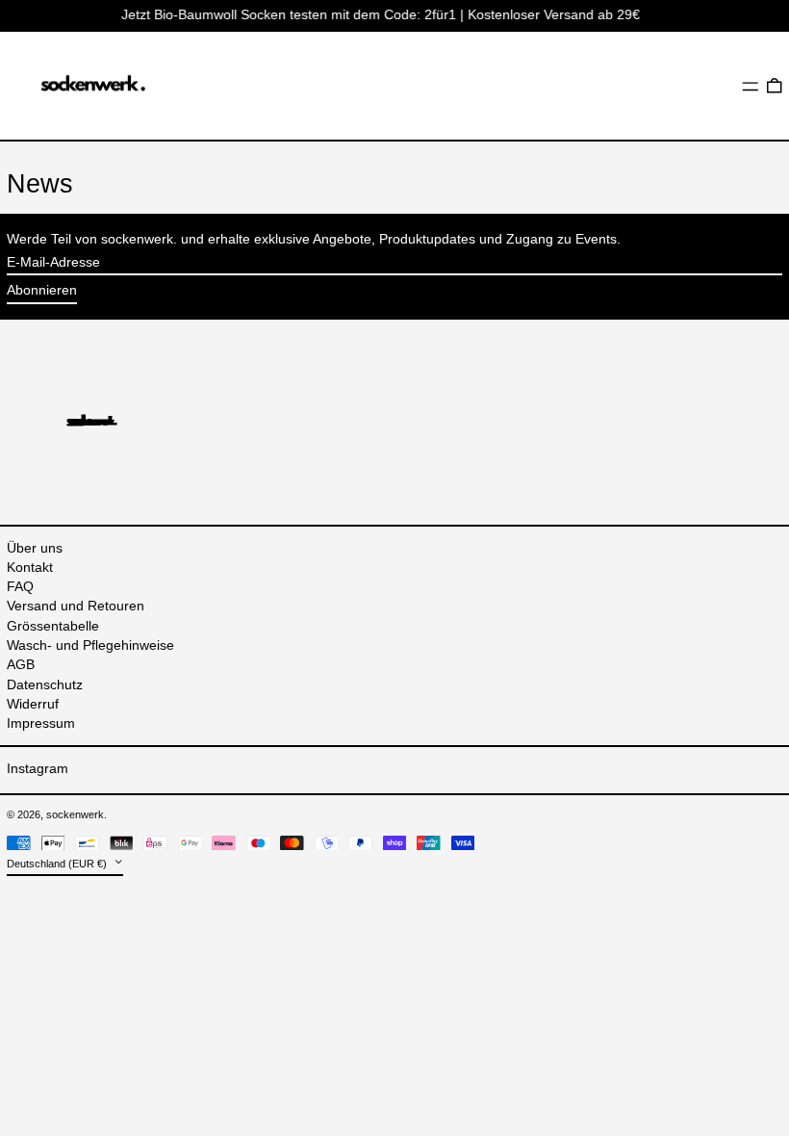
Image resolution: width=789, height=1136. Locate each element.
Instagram (37, 768)
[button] (774, 85)
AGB (21, 664)
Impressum (41, 723)
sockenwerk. (76, 814)
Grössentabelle (53, 625)
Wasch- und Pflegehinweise (90, 645)
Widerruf (33, 703)
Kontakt (30, 567)
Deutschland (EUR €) (58, 863)
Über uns (35, 547)
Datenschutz (45, 684)
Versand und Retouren (75, 605)
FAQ (20, 586)
